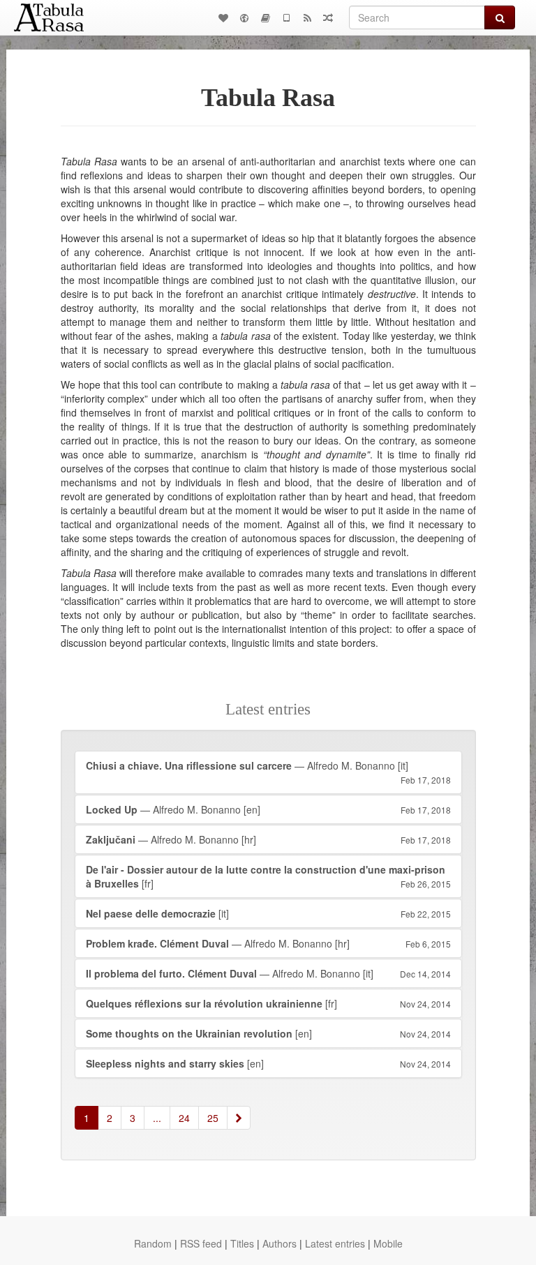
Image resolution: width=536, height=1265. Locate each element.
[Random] (328, 17)
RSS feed (201, 1243)
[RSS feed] (307, 17)
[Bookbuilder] (265, 17)
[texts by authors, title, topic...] (223, 17)
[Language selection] (244, 17)
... (157, 1118)
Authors (279, 1243)
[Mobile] (286, 17)
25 (212, 1118)
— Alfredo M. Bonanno (268, 772)
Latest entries (335, 1243)
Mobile (388, 1243)
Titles (242, 1243)
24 (184, 1118)
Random (153, 1243)
